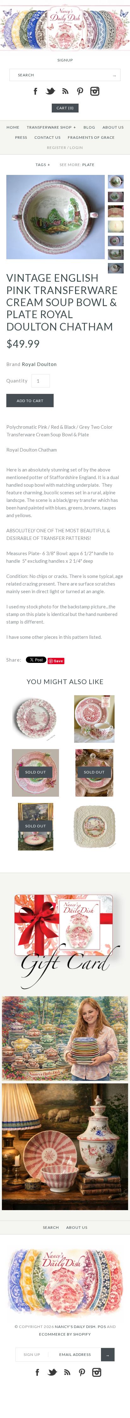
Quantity (17, 380)
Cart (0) (65, 108)
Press (21, 137)
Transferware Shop (51, 127)
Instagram (95, 91)
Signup (65, 60)
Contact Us (47, 137)
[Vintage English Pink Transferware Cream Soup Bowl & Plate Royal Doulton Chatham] (55, 179)
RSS (65, 91)
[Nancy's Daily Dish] (65, 4)
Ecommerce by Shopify (65, 1334)
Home (13, 127)
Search (51, 1227)
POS (102, 1326)
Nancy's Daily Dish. (76, 1326)
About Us (113, 127)
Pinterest (80, 91)
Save (58, 660)
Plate (88, 164)
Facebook (35, 91)
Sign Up (32, 1354)
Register (56, 147)
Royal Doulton (39, 364)
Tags (43, 164)
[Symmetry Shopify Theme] (65, 992)
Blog (89, 127)
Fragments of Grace (91, 137)
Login (76, 147)
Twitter (50, 91)
